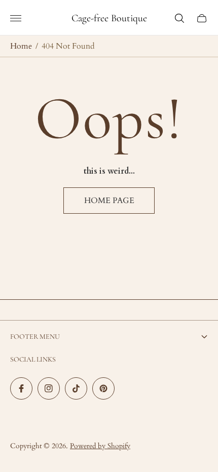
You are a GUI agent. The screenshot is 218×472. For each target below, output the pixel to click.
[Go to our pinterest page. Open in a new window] (103, 388)
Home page (109, 200)
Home (21, 46)
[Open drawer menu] (16, 18)
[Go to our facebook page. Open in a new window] (21, 388)
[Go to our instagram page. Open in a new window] (49, 388)
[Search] (179, 18)
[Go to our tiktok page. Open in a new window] (76, 388)
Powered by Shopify (100, 446)
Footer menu (35, 336)
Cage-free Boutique (109, 18)
